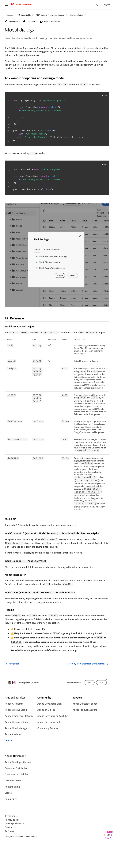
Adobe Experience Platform (19, 715)
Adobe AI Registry (14, 703)
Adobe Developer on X (48, 722)
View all (9, 740)
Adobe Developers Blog (49, 703)
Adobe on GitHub (46, 709)
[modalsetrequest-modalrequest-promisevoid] (77, 592)
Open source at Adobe (16, 774)
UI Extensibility (24, 15)
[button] (12, 21)
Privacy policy (12, 819)
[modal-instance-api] (28, 574)
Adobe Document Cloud (17, 722)
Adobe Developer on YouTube (52, 715)
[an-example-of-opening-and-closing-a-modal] (67, 78)
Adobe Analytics (13, 734)
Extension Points (76, 15)
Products (9, 15)
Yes (89, 682)
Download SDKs (13, 780)
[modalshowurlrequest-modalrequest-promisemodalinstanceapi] (101, 533)
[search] (97, 5)
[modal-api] (18, 519)
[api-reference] (26, 318)
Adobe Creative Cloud (16, 709)
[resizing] (16, 609)
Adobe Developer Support (86, 703)
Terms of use (11, 815)
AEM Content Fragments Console (50, 15)
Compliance (11, 798)
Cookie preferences (14, 823)
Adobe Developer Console (18, 762)
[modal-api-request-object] (36, 326)
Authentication (12, 786)
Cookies (9, 827)
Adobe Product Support (85, 709)
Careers (8, 792)
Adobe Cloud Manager (16, 728)
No (101, 682)
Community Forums (47, 728)
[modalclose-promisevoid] (49, 560)
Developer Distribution (16, 768)
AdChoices (10, 831)
